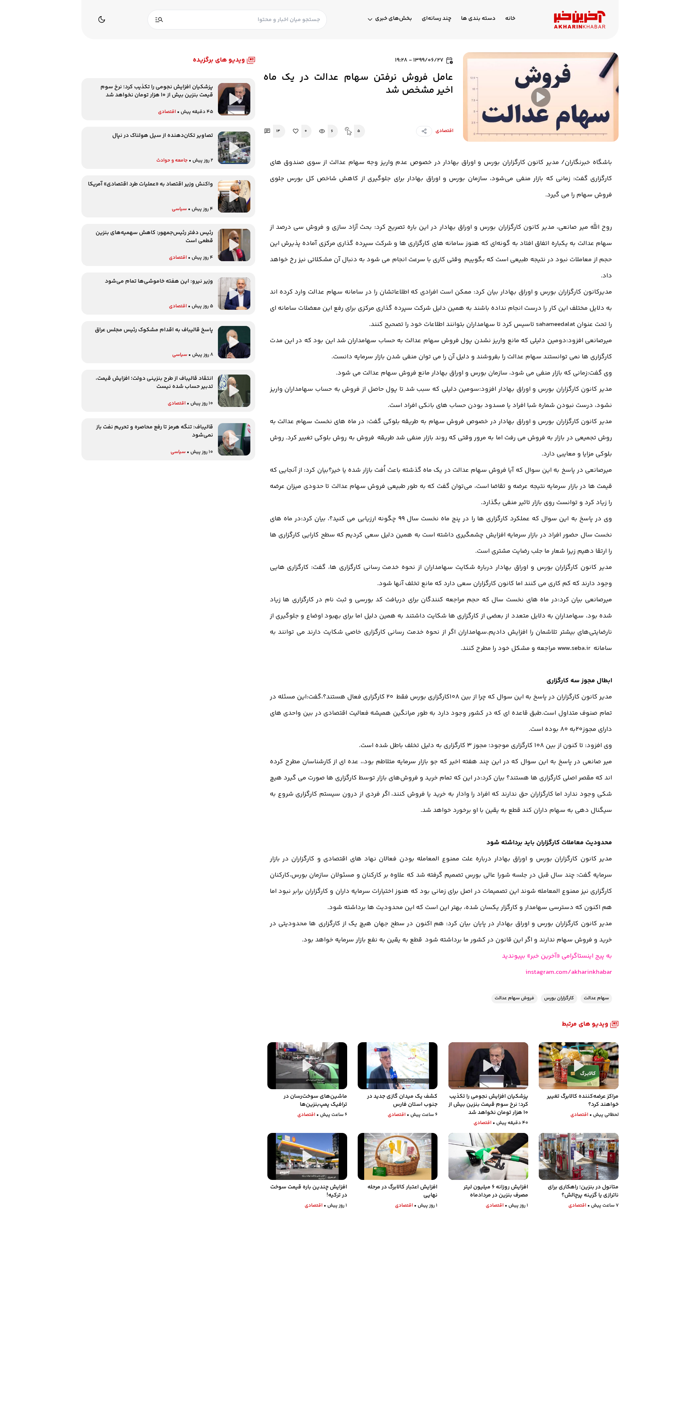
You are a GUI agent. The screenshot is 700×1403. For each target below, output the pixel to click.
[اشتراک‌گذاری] (424, 131)
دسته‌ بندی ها (478, 19)
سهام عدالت (596, 998)
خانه (510, 19)
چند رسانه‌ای (436, 19)
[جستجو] (159, 20)
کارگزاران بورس (559, 998)
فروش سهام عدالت (514, 998)
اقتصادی (444, 131)
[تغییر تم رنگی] (101, 19)
